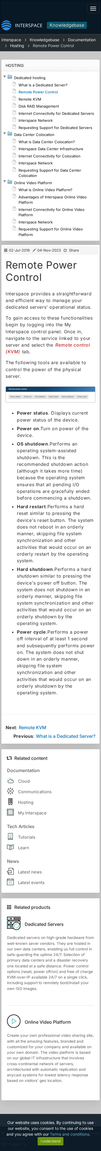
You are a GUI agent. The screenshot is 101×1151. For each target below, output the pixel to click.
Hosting (17, 45)
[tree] (50, 156)
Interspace (11, 39)
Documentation (82, 39)
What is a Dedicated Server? (65, 736)
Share (74, 250)
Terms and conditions (69, 1134)
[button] (4, 76)
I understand (50, 1141)
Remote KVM (32, 727)
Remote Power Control (53, 45)
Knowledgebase (67, 25)
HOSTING (15, 65)
